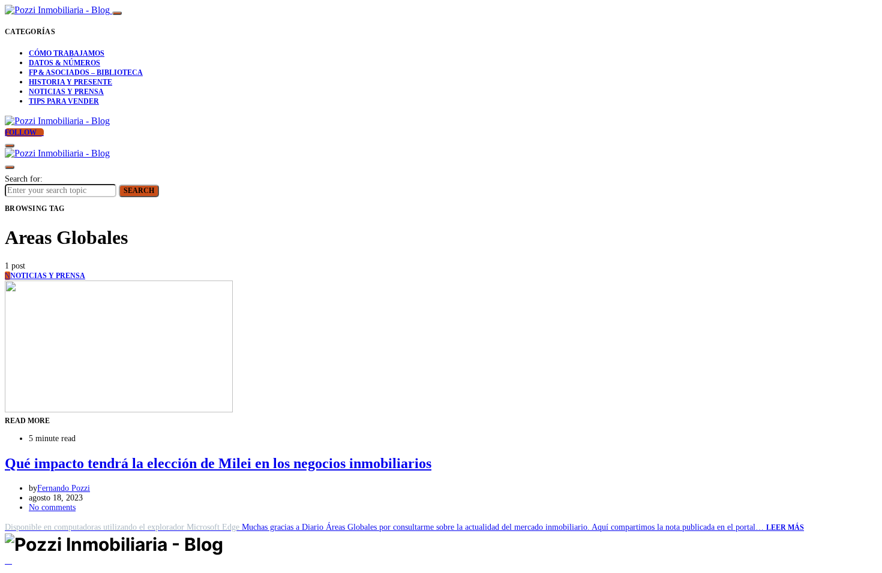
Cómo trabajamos (66, 53)
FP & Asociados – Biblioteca (86, 72)
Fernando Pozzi (63, 488)
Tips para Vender (64, 101)
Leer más (785, 527)
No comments (52, 507)
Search (139, 190)
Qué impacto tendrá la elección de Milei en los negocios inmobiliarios (218, 463)
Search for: (24, 178)
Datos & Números (64, 63)
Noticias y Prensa (66, 92)
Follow (21, 132)
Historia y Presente (70, 82)
